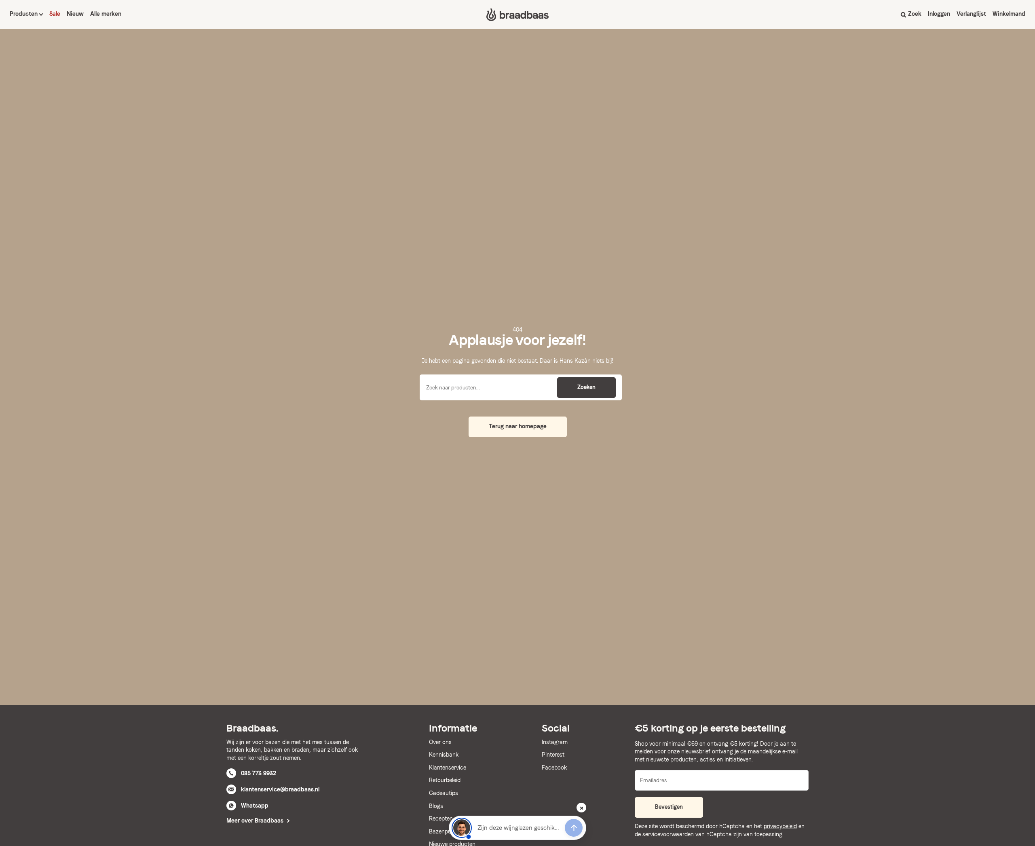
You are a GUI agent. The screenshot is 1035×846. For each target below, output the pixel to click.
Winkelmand (1009, 14)
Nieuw (75, 14)
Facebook (554, 767)
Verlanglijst (971, 14)
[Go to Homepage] (517, 14)
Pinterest (553, 754)
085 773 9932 (258, 773)
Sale (54, 14)
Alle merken (105, 14)
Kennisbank (443, 754)
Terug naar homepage (518, 426)
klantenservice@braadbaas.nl (280, 789)
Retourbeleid (444, 780)
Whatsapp (254, 805)
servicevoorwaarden (668, 834)
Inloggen (939, 14)
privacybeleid (780, 826)
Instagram (555, 742)
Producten (24, 14)
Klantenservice (447, 767)
